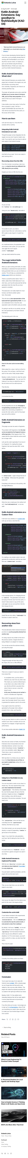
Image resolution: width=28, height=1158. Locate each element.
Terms (2, 1135)
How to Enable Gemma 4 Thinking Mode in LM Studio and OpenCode (13, 1103)
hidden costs (5, 275)
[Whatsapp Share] (15, 1019)
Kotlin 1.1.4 (22, 729)
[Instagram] (5, 1153)
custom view (21, 518)
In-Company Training (6, 1146)
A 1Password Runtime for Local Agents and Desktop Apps (12, 1080)
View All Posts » (5, 1037)
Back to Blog (7, 1027)
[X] (2, 1153)
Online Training (4, 1144)
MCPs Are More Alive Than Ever (12, 1125)
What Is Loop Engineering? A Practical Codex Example (11, 1060)
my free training (13, 1007)
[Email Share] (18, 1019)
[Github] (11, 1153)
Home (2, 1142)
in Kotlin (12, 983)
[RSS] (8, 1153)
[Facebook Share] (10, 1019)
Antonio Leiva (6, 1133)
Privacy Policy (8, 1135)
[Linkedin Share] (13, 1019)
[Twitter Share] (7, 1019)
